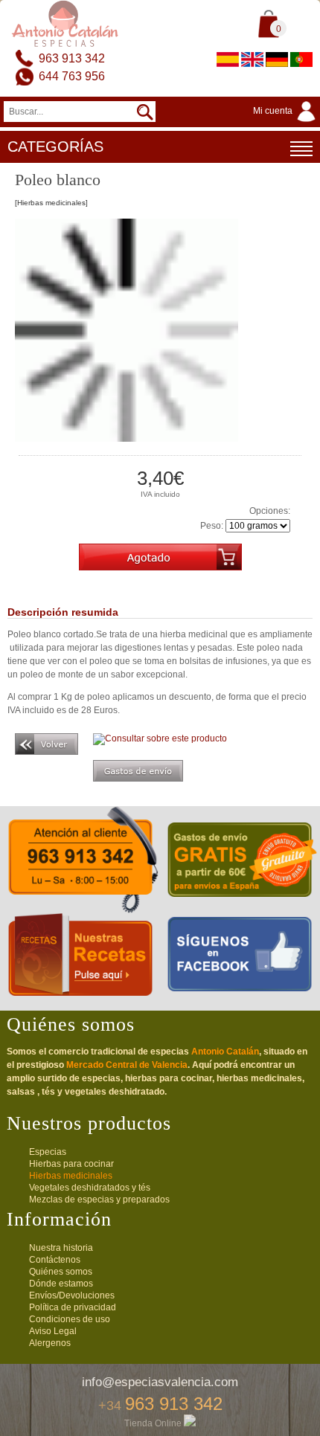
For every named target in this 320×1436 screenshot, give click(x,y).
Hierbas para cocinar (71, 1164)
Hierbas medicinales (70, 1176)
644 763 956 (72, 76)
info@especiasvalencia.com (160, 1382)
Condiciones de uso (69, 1319)
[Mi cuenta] (286, 122)
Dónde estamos (61, 1283)
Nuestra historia (61, 1248)
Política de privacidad (72, 1307)
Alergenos (50, 1343)
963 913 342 (72, 58)
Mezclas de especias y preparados (99, 1199)
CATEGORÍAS (55, 146)
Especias (47, 1152)
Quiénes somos (60, 1271)
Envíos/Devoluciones (72, 1295)
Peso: (211, 526)
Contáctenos (54, 1260)
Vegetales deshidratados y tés (89, 1187)
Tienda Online (154, 1423)
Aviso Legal (53, 1331)
